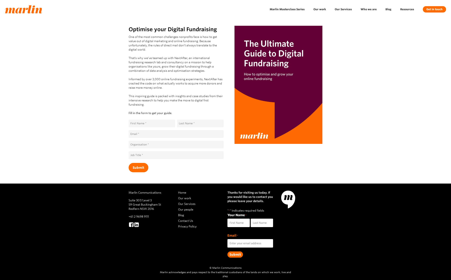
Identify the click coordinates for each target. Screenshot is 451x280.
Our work (184, 198)
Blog (181, 215)
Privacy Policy (187, 226)
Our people (185, 209)
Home (182, 192)
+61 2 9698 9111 (139, 216)
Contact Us (185, 221)
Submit (138, 167)
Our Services (186, 204)
